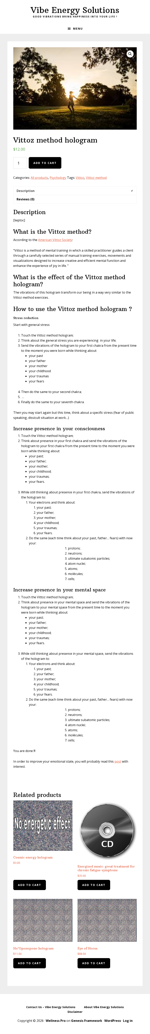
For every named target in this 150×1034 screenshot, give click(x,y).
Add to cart (45, 163)
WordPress (112, 1021)
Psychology (58, 178)
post (117, 761)
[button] (130, 53)
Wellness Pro (56, 1021)
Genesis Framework (86, 1021)
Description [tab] (26, 191)
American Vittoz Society (55, 240)
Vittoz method (96, 178)
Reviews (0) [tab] (25, 199)
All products (39, 178)
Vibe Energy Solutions (75, 10)
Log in (128, 1021)
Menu (78, 28)
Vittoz (80, 178)
